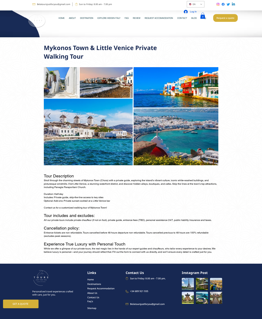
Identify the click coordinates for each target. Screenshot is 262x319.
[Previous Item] (49, 116)
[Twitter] (228, 4)
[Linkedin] (233, 4)
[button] (202, 16)
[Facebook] (223, 4)
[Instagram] (218, 4)
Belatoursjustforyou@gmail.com (53, 4)
